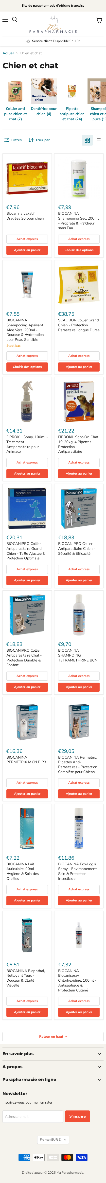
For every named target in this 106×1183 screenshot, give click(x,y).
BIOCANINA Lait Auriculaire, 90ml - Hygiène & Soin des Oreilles (22, 871)
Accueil (8, 53)
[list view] (98, 140)
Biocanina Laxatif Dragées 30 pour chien (25, 216)
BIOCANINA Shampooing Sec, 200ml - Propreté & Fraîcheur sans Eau (78, 220)
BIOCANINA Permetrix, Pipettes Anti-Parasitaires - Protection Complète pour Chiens (77, 764)
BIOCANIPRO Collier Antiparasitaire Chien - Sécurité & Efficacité (76, 548)
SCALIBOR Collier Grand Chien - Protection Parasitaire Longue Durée (79, 325)
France (51, 1140)
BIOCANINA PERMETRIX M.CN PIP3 (26, 760)
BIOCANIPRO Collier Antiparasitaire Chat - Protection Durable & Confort (24, 657)
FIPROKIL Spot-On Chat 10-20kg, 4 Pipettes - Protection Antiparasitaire (78, 444)
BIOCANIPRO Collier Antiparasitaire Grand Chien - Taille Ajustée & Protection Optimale (25, 551)
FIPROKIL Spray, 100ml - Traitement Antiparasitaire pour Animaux (27, 444)
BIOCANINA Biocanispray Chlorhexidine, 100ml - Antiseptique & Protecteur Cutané (77, 980)
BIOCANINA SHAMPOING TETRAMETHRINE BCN (77, 655)
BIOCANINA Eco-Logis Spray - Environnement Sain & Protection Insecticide (77, 871)
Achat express (27, 239)
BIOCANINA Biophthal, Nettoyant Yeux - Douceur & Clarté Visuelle (25, 978)
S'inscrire (77, 1116)
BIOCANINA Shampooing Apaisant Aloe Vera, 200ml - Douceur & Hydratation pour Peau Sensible (25, 330)
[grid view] (87, 140)
